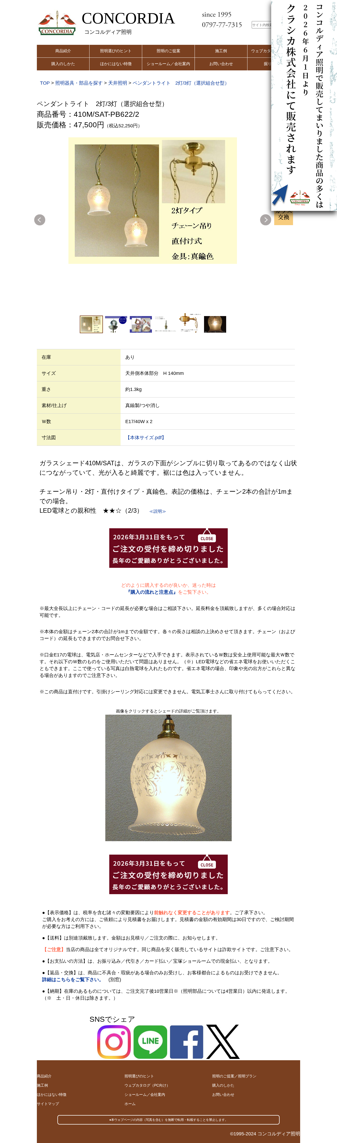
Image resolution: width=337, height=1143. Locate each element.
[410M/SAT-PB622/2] (152, 200)
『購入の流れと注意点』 (152, 592)
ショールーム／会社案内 (168, 63)
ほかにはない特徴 (116, 63)
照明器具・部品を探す (79, 83)
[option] (152, 200)
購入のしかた (63, 63)
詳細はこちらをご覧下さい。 (73, 979)
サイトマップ (48, 1104)
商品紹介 (63, 51)
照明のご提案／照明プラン (234, 1076)
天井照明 (117, 83)
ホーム (130, 1104)
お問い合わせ (221, 63)
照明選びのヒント (116, 51)
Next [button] (265, 219)
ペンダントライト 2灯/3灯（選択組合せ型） (181, 83)
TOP (45, 83)
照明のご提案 (168, 51)
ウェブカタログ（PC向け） (147, 1085)
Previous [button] (39, 219)
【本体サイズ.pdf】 (145, 437)
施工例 (221, 51)
